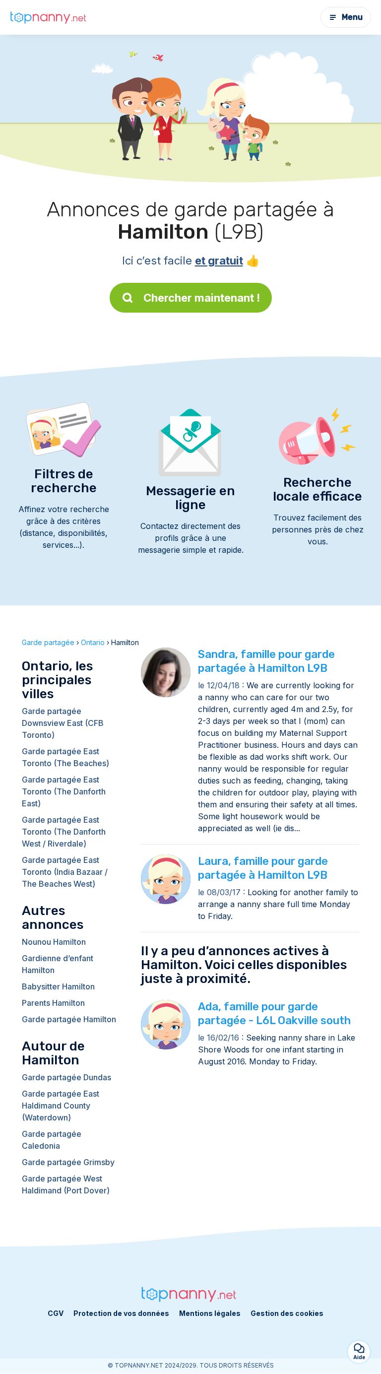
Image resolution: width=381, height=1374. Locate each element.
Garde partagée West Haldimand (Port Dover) (66, 1184)
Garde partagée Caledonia (51, 1140)
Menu (352, 17)
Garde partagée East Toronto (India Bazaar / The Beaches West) (65, 872)
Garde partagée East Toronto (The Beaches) (65, 757)
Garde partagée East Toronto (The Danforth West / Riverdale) (64, 832)
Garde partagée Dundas (66, 1077)
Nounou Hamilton (54, 942)
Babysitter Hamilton (58, 986)
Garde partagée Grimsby (68, 1162)
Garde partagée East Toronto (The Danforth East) (64, 791)
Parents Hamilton (53, 1003)
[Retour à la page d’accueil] (49, 17)
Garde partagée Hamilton (69, 1019)
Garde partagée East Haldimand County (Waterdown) (60, 1105)
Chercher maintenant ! (201, 297)
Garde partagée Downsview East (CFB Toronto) (63, 723)
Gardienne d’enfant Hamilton (57, 964)
